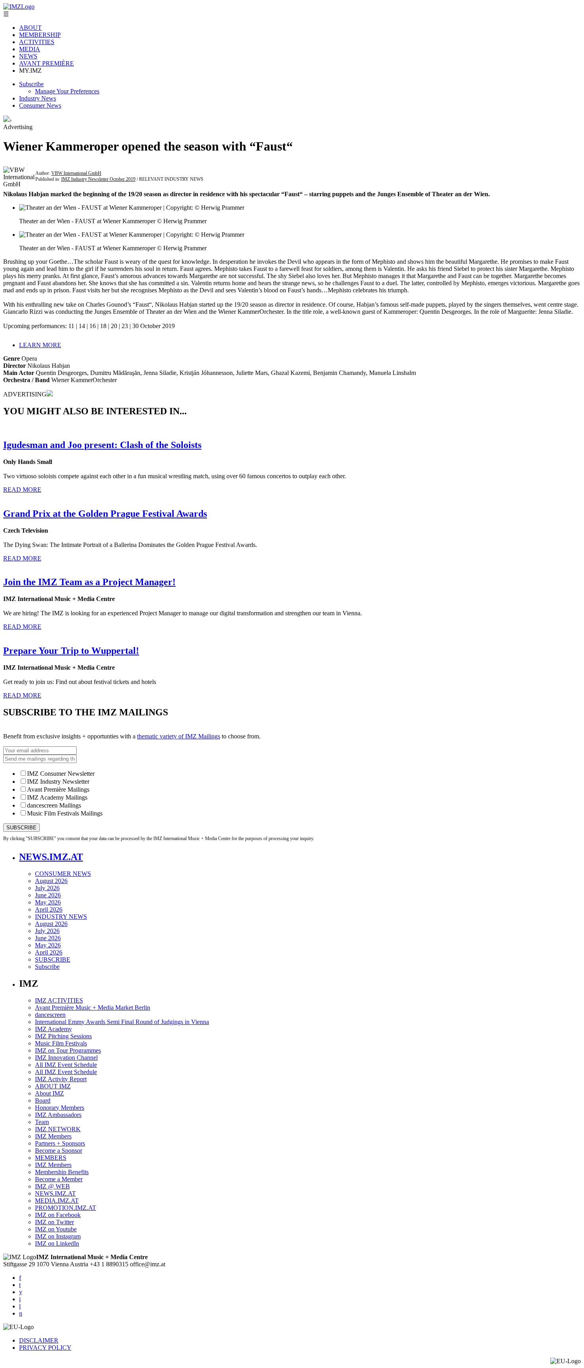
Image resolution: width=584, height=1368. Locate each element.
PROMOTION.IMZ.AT (65, 1207)
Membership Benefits (62, 1172)
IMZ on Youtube (56, 1229)
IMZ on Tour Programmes (68, 1050)
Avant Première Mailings (58, 789)
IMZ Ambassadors (58, 1114)
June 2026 (48, 895)
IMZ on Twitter (54, 1222)
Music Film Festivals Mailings (64, 813)
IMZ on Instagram (58, 1236)
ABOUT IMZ (53, 1086)
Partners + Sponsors (60, 1143)
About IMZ (49, 1093)
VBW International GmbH (76, 173)
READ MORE (22, 489)
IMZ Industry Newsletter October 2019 (98, 179)
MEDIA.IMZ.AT (57, 1200)
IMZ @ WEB (52, 1186)
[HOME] (6, 119)
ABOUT (30, 27)
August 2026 (51, 880)
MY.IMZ (30, 70)
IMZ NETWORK (58, 1129)
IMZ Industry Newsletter (58, 781)
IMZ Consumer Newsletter (61, 773)
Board (42, 1100)
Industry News (37, 98)
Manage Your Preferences (67, 91)
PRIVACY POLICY (45, 1347)
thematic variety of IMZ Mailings (178, 736)
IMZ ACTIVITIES (59, 1000)
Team (42, 1122)
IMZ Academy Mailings (57, 797)
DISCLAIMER (38, 1340)
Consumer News (40, 105)
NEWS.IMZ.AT (51, 857)
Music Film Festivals (61, 1043)
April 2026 (48, 909)
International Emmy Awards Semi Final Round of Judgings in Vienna (122, 1021)
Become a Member (59, 1179)
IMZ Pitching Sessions (63, 1036)
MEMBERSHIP (40, 34)
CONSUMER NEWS (63, 873)
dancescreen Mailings (54, 805)
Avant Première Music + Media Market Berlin (92, 1007)
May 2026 (48, 902)
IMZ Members (53, 1136)
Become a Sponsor (58, 1150)
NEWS (28, 56)
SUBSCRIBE (52, 959)
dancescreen (50, 1014)
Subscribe (31, 84)
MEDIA (29, 49)
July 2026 (47, 888)
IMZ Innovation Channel (66, 1057)
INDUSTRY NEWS (61, 916)
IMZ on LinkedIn (57, 1243)
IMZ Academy (53, 1029)
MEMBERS (50, 1157)
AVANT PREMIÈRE (46, 63)
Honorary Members (59, 1107)
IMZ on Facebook (58, 1214)
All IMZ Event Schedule (66, 1064)
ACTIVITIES (36, 42)
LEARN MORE (40, 345)
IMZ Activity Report (61, 1079)
